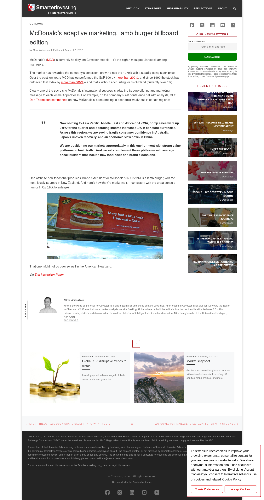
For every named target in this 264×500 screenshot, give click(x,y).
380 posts (71, 320)
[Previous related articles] (128, 344)
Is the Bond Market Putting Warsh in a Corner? (215, 240)
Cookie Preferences (207, 489)
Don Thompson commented (48, 99)
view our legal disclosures (116, 465)
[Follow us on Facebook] (192, 25)
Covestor (116, 476)
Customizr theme (142, 482)
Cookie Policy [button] (231, 479)
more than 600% (72, 82)
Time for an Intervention (217, 172)
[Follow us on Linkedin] (212, 25)
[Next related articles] (136, 344)
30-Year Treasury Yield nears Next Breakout (213, 124)
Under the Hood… (221, 149)
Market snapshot (198, 361)
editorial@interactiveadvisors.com (115, 458)
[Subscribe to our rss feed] (233, 25)
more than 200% (127, 77)
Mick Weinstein (41, 50)
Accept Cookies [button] (240, 489)
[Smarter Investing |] (52, 6)
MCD (50, 59)
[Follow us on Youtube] (223, 25)
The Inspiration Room (49, 274)
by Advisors (62, 12)
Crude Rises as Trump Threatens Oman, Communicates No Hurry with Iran (214, 98)
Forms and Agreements (215, 76)
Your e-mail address (196, 41)
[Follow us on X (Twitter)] (202, 25)
